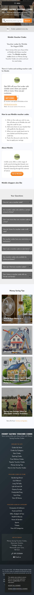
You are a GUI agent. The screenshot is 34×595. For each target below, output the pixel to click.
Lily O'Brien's (17, 480)
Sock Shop (17, 495)
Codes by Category (17, 450)
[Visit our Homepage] (17, 9)
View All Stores (17, 498)
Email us (18, 557)
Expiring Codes (17, 456)
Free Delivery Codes (17, 459)
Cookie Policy (16, 580)
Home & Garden (17, 519)
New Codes (17, 453)
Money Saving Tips (17, 465)
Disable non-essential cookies (17, 588)
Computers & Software (16, 508)
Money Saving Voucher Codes (23, 569)
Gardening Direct (17, 478)
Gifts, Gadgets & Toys (17, 514)
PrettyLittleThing (17, 492)
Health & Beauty (17, 517)
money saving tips (21, 421)
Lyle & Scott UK (17, 486)
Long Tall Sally (17, 483)
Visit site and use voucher (10, 104)
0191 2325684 (18, 553)
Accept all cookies (14, 585)
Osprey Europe (17, 489)
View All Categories (17, 528)
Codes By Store (17, 447)
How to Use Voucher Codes (17, 468)
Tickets (17, 525)
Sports (17, 522)
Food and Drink (17, 511)
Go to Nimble (17, 174)
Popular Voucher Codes (17, 462)
